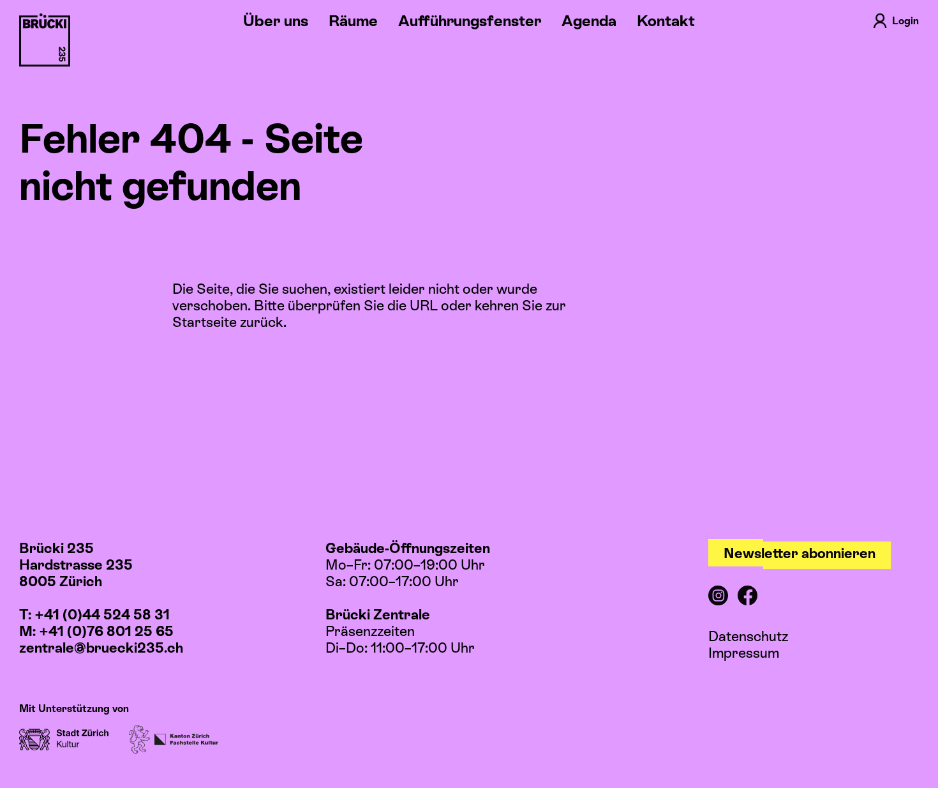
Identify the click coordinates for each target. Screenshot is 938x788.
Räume (353, 20)
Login (905, 21)
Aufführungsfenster (469, 20)
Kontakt (666, 20)
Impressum (743, 653)
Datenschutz (748, 636)
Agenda (589, 20)
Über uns (275, 20)
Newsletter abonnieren (799, 553)
